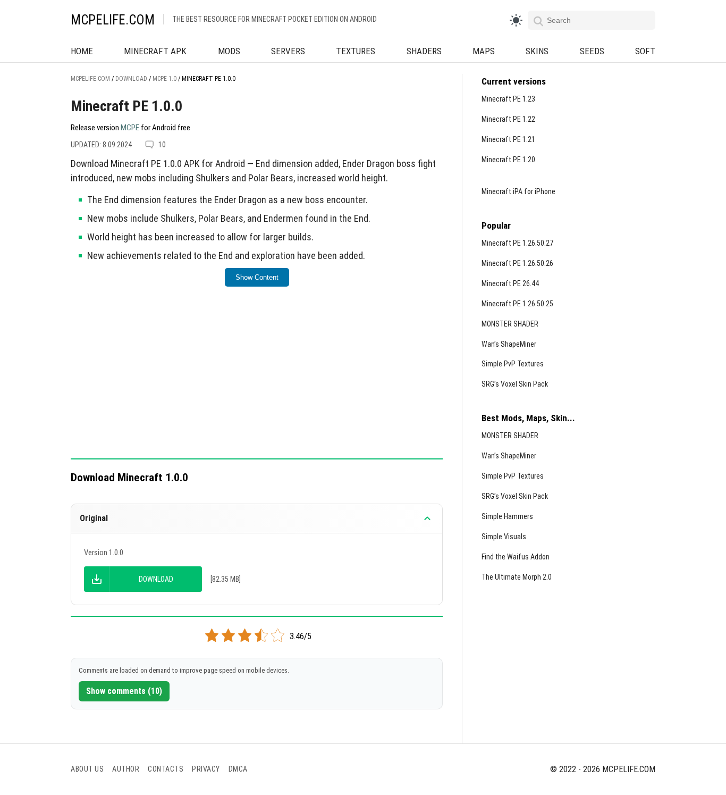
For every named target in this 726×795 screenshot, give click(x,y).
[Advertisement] (257, 379)
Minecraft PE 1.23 (508, 99)
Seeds (592, 51)
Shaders (424, 51)
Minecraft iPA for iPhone (518, 191)
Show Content (256, 277)
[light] (516, 20)
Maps (483, 51)
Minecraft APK (155, 51)
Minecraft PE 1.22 (508, 119)
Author (125, 769)
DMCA (238, 769)
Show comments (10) (124, 691)
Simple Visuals (504, 536)
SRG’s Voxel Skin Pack (515, 384)
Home (82, 51)
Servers (288, 51)
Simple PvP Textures (513, 363)
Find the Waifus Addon (516, 557)
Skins (537, 51)
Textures (355, 51)
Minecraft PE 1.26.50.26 (517, 263)
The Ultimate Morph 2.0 (517, 577)
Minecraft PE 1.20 (508, 159)
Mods (229, 51)
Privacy (206, 769)
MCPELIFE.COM (113, 20)
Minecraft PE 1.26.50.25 (517, 303)
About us (87, 769)
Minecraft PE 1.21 (508, 139)
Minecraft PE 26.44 (510, 283)
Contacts (165, 769)
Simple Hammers (507, 516)
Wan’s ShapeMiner (509, 344)
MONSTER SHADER (510, 324)
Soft (645, 51)
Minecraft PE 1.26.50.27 (517, 243)
